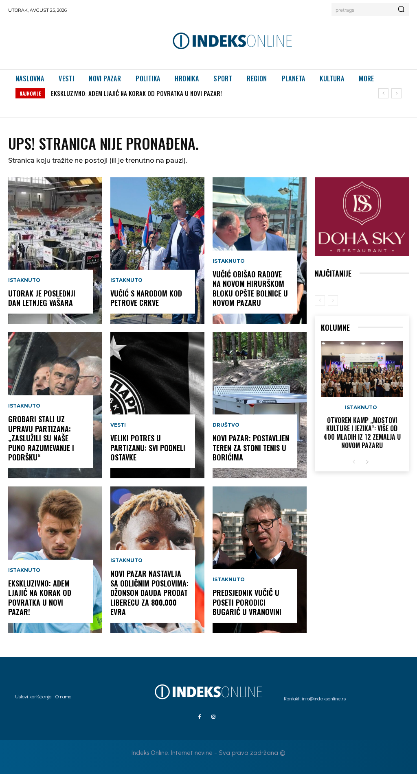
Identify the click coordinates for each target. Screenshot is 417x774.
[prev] (383, 93)
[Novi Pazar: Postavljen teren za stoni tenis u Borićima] (260, 405)
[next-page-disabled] (333, 300)
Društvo (226, 425)
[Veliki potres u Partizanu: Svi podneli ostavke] (157, 405)
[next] (396, 93)
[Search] (401, 9)
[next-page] (367, 462)
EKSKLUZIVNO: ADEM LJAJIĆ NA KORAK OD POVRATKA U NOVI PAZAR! (136, 93)
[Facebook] (199, 717)
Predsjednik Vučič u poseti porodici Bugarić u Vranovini (247, 602)
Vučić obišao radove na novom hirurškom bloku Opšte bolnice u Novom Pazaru (250, 288)
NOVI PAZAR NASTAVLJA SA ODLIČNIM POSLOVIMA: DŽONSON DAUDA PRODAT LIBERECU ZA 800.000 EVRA (149, 592)
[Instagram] (213, 717)
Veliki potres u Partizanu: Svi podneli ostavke (147, 447)
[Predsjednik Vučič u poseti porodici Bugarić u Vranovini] (260, 559)
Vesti (118, 425)
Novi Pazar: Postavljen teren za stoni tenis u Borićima (251, 447)
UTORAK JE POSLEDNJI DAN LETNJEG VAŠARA (41, 298)
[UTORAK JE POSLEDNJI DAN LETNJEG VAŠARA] (55, 250)
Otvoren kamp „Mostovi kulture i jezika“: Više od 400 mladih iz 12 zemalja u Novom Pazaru (362, 432)
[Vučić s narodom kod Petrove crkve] (157, 250)
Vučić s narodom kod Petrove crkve (146, 298)
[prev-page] (320, 300)
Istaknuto (24, 280)
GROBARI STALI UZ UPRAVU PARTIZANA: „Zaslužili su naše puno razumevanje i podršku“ (41, 438)
